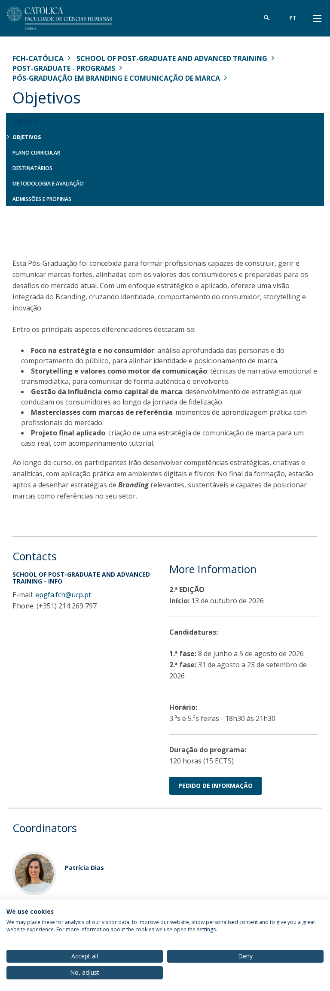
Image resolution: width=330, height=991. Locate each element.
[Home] (66, 18)
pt (293, 17)
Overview (24, 121)
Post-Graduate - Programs (63, 68)
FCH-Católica (38, 58)
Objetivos (26, 137)
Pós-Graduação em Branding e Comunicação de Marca (116, 78)
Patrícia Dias (84, 867)
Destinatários (32, 168)
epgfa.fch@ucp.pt (63, 594)
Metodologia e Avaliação (48, 183)
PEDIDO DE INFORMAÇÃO (215, 785)
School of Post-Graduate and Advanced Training (171, 58)
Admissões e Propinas (41, 199)
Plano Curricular (36, 152)
